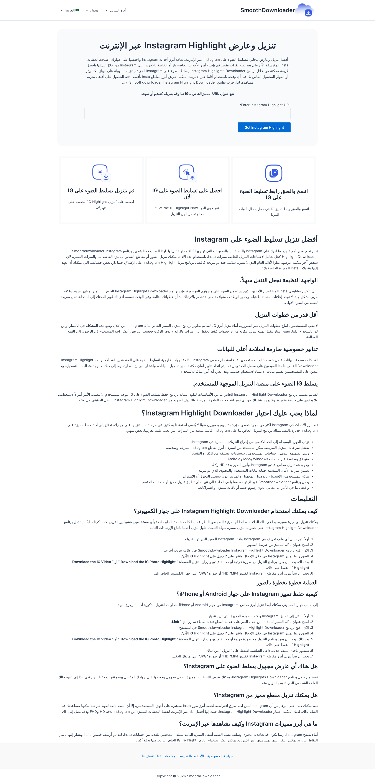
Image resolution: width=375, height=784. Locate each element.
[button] (108, 10)
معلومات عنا (166, 756)
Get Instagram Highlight (264, 127)
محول (94, 10)
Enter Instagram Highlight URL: (265, 105)
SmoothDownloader (267, 10)
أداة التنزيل (118, 10)
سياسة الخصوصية (220, 756)
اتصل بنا (148, 756)
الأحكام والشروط (191, 756)
